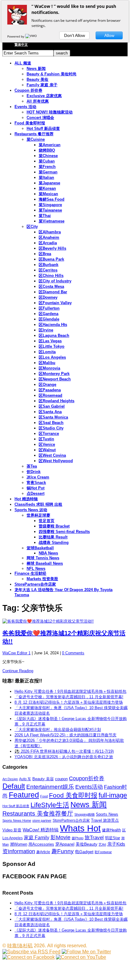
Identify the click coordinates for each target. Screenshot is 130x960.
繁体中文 (21, 44)
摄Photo (77, 838)
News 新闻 (36, 68)
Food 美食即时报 (30, 123)
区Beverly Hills (52, 248)
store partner (41, 820)
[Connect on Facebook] (28, 957)
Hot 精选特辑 (26, 499)
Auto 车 (25, 779)
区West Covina (52, 455)
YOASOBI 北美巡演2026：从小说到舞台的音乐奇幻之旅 (64, 757)
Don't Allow (74, 35)
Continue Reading (17, 671)
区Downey (48, 297)
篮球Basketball (40, 548)
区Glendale (49, 319)
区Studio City (51, 428)
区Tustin (46, 439)
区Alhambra (50, 232)
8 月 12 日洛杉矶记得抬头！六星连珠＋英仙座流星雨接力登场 (69, 702)
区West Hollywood (56, 461)
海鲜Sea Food (51, 199)
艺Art (102, 844)
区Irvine (46, 330)
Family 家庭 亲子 (42, 85)
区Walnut (47, 450)
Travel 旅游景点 (105, 820)
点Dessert (35, 493)
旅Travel (94, 837)
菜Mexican (48, 194)
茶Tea (32, 466)
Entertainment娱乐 (50, 787)
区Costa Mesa (51, 286)
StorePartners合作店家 (35, 584)
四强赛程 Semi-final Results (64, 531)
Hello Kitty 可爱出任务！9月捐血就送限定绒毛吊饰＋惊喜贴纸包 (70, 691)
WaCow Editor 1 (16, 653)
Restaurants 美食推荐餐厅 (37, 813)
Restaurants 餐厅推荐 (34, 134)
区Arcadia (48, 243)
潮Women (18, 844)
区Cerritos (48, 270)
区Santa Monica (53, 417)
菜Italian (46, 177)
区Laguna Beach (54, 335)
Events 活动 (25, 106)
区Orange (47, 384)
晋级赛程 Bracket (54, 526)
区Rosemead (50, 395)
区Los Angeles (52, 357)
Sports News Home (16, 820)
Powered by (16, 36)
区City (32, 226)
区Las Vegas (50, 341)
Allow (109, 35)
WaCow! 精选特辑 (41, 829)
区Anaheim (49, 237)
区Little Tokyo (51, 346)
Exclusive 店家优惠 (44, 96)
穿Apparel (64, 844)
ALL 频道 (23, 63)
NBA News (48, 553)
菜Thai (45, 215)
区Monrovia (49, 368)
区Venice (47, 444)
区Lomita (47, 352)
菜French (47, 166)
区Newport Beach (55, 379)
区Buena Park (51, 259)
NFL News (36, 568)
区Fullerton (49, 308)
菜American (49, 145)
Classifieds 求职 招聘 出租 (38, 504)
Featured (24, 795)
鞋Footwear (103, 852)
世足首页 (46, 520)
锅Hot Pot (35, 488)
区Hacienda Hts (53, 324)
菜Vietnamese (51, 221)
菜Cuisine (36, 139)
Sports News (107, 814)
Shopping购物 (84, 814)
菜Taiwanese (50, 210)
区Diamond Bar (53, 292)
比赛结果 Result (53, 537)
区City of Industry (55, 281)
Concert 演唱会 (40, 117)
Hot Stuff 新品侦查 (43, 128)
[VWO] (31, 36)
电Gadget (84, 851)
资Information (18, 851)
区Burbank (48, 264)
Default (13, 786)
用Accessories (41, 844)
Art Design (10, 779)
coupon (61, 779)
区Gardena (48, 313)
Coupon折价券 (86, 778)
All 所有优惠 (38, 101)
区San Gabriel (52, 406)
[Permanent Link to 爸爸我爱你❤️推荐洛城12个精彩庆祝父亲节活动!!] (65, 621)
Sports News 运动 (31, 510)
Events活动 (89, 787)
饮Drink (34, 471)
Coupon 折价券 (28, 90)
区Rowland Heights (56, 401)
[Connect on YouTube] (81, 957)
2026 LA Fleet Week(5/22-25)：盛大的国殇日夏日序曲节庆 (65, 735)
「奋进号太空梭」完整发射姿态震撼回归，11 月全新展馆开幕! (69, 697)
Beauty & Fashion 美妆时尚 (51, 74)
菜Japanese (49, 183)
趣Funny (62, 851)
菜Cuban (47, 161)
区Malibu (47, 362)
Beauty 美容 (43, 779)
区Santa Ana (50, 411)
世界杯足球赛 (38, 515)
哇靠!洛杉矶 (20, 945)
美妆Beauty (86, 844)
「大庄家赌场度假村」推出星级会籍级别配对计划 (58, 729)
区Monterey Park (54, 373)
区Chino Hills (51, 275)
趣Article (43, 852)
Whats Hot (80, 828)
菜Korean (47, 188)
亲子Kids (116, 844)
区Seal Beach (51, 422)
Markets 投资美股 (42, 579)
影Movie (60, 837)
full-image (113, 795)
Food (44, 796)
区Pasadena (50, 390)
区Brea (45, 254)
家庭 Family (36, 837)
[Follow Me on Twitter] (86, 951)
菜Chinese (48, 155)
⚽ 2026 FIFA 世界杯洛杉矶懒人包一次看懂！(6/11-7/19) (64, 751)
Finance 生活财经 (30, 573)
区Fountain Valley (55, 303)
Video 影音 (11, 830)
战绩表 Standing (54, 542)
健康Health (111, 830)
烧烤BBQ (47, 150)
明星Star (112, 838)
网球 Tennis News (43, 558)
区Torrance (49, 433)
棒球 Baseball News (45, 563)
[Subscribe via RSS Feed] (31, 951)
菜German (48, 172)
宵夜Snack (36, 482)
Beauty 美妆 (37, 79)
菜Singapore (50, 204)
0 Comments (73, 653)
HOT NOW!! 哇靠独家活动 (50, 112)
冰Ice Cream (38, 477)
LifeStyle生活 (50, 805)
